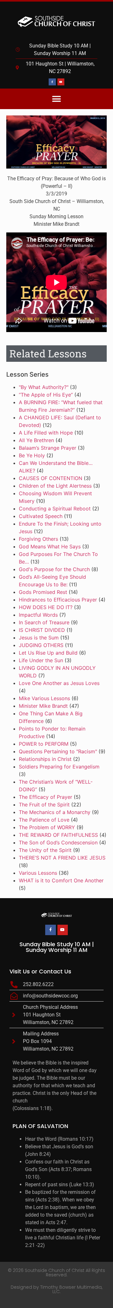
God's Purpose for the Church (54, 569)
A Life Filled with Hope (46, 432)
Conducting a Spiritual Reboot (55, 508)
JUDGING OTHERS (41, 645)
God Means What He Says (50, 546)
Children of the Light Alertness (55, 486)
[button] (57, 99)
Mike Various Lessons (44, 698)
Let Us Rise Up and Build (48, 653)
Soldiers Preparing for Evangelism (59, 766)
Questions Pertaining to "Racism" (58, 751)
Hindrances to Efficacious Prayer (58, 599)
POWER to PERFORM (43, 744)
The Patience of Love (44, 820)
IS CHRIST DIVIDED (42, 630)
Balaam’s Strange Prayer (47, 448)
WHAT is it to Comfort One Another (61, 880)
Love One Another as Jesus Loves (59, 683)
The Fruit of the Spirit (44, 804)
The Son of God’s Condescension (58, 842)
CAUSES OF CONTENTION (50, 478)
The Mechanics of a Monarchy (54, 812)
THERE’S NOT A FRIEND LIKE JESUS (62, 858)
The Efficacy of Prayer (45, 797)
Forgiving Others (38, 539)
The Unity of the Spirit (45, 850)
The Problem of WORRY (47, 827)
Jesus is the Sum (39, 637)
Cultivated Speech (40, 516)
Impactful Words (38, 615)
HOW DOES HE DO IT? (46, 607)
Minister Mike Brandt (43, 706)
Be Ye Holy (32, 455)
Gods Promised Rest (43, 592)
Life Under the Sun (41, 660)
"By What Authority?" (43, 387)
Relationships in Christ (45, 759)
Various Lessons (38, 873)
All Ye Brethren (36, 440)
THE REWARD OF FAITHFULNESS (58, 835)
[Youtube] (60, 81)
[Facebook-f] (52, 81)
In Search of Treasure (44, 622)
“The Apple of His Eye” (46, 395)
